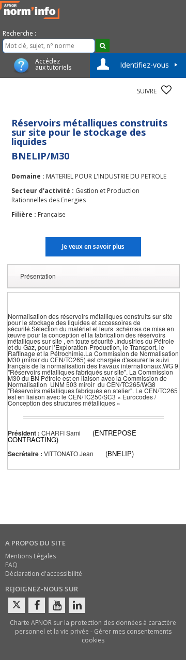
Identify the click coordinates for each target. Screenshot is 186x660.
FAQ (11, 564)
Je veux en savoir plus (93, 246)
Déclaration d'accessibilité (43, 573)
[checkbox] (166, 89)
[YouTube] (57, 605)
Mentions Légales (30, 556)
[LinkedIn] (77, 605)
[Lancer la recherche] (102, 45)
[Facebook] (36, 605)
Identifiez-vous (144, 65)
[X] (16, 605)
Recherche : (19, 33)
